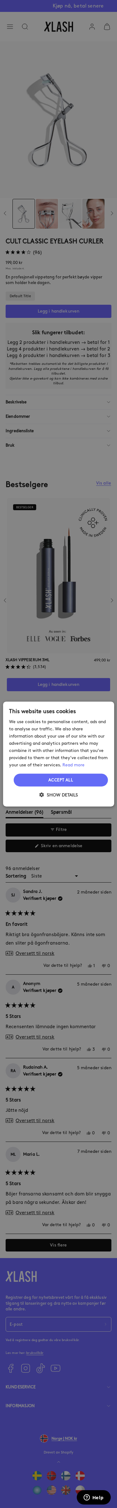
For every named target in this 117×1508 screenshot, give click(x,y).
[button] (58, 795)
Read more (73, 765)
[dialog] (58, 754)
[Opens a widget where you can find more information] (93, 1498)
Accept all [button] (60, 780)
